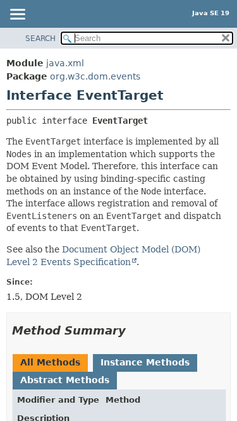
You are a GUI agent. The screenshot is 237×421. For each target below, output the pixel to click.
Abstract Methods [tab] (64, 380)
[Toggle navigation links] (17, 15)
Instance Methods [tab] (145, 362)
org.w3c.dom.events (95, 76)
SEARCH (40, 38)
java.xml (65, 63)
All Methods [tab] (50, 362)
